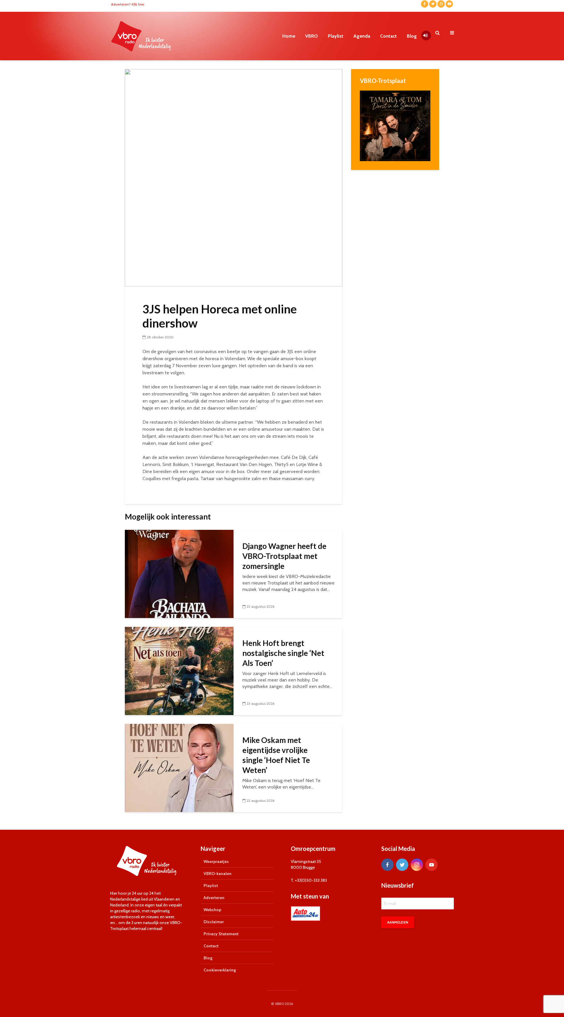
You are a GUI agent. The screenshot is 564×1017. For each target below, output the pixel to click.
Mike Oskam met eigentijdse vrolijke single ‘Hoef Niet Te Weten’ (276, 755)
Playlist (335, 36)
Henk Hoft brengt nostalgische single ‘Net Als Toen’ (283, 653)
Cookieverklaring (220, 970)
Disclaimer (214, 921)
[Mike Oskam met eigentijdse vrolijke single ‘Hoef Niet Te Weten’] (179, 767)
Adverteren (214, 897)
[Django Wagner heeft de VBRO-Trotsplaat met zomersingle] (179, 573)
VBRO (311, 36)
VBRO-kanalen (217, 873)
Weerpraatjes (216, 861)
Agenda (361, 36)
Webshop (212, 909)
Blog (412, 36)
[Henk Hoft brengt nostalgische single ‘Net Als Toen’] (179, 670)
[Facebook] (387, 865)
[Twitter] (402, 865)
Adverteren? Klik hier (127, 4)
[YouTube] (431, 865)
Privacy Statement (221, 933)
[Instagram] (417, 865)
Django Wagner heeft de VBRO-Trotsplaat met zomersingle (284, 556)
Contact (388, 36)
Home (288, 36)
